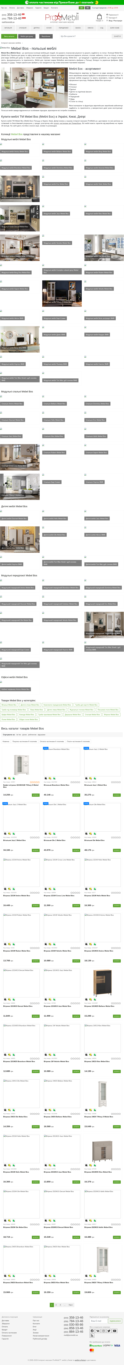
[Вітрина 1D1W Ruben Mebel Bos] (21, 928)
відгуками (41, 735)
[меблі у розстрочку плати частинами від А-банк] (62, 2)
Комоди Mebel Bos (26, 715)
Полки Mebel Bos (8, 719)
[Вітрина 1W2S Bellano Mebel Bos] (62, 1093)
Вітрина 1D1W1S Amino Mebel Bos (98, 951)
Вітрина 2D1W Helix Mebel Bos (16, 1172)
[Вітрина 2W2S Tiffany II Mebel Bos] (102, 1259)
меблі (44, 55)
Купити (35, 795)
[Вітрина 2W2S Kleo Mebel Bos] (62, 1259)
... (65, 1305)
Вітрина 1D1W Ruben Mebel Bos (16, 951)
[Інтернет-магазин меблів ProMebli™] (62, 16)
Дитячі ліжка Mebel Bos (56, 710)
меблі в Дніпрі (80, 1360)
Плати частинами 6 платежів (78, 741)
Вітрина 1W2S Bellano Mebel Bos (58, 1117)
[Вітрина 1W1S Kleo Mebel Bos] (102, 1038)
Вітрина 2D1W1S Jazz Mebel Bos (57, 1172)
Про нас (4, 8)
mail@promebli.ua (8, 22)
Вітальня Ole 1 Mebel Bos (54, 840)
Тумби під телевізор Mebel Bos (14, 710)
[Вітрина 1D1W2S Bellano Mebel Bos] (102, 983)
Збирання (29, 8)
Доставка (20, 8)
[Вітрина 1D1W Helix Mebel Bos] (102, 872)
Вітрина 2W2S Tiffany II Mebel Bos (98, 1282)
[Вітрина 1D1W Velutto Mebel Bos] (62, 928)
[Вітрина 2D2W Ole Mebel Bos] (21, 1204)
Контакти (54, 8)
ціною (24, 735)
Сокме (12, 63)
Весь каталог (9, 36)
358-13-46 (13, 14)
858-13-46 (73, 1328)
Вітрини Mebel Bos (111, 715)
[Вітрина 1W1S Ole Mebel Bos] (21, 1093)
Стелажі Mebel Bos (92, 715)
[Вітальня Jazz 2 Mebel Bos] (21, 817)
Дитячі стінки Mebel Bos (30, 705)
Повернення (7, 1336)
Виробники (46, 36)
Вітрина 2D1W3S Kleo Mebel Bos (98, 1172)
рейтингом (32, 735)
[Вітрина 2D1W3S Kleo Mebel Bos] (102, 1149)
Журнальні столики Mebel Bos (81, 710)
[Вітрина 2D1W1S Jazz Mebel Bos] (62, 1149)
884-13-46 (73, 1331)
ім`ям (18, 735)
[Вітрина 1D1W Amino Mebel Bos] (21, 872)
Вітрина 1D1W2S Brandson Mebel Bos (19, 1061)
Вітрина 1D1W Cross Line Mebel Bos (59, 896)
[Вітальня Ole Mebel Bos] (102, 817)
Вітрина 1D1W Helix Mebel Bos (97, 896)
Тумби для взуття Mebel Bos (86, 705)
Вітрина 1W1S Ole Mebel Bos (15, 1117)
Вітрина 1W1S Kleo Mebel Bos (97, 1061)
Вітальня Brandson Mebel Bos (56, 785)
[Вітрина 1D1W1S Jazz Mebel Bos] (62, 983)
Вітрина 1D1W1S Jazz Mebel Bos (57, 1006)
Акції (34, 1330)
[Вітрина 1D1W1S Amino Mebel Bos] (102, 928)
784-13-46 (13, 18)
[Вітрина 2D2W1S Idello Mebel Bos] (102, 1204)
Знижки (36, 1333)
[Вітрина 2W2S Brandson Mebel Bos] (21, 1259)
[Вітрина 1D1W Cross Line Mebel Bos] (62, 872)
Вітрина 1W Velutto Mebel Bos (56, 1061)
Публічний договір (40, 1339)
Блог (34, 1327)
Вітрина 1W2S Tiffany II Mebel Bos (98, 1117)
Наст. (71, 1305)
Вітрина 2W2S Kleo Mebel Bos (56, 1282)
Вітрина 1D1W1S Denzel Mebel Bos (17, 1006)
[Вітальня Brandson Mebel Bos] (62, 762)
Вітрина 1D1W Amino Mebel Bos (16, 896)
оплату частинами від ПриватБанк (67, 123)
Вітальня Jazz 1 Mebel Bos (95, 785)
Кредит (46, 8)
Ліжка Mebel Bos (36, 710)
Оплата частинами (9, 1333)
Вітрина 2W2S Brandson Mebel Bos (18, 1282)
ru (88, 8)
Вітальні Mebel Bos (9, 705)
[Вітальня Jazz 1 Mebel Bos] (102, 762)
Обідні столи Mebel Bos (28, 719)
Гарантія (38, 8)
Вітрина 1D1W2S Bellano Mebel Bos (99, 1006)
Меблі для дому (27, 36)
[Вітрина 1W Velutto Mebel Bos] (62, 1038)
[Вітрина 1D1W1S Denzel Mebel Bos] (21, 983)
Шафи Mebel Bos (8, 715)
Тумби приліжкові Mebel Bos (49, 715)
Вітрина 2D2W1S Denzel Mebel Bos (58, 1227)
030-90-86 (73, 1324)
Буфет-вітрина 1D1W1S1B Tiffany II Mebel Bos (21, 786)
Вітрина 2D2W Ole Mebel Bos (15, 1227)
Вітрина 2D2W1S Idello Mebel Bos (98, 1227)
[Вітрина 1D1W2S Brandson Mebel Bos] (21, 1038)
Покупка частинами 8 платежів (24, 741)
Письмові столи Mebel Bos (108, 710)
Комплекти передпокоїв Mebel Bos (57, 705)
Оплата (12, 8)
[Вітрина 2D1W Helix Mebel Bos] (21, 1149)
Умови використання (41, 1336)
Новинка (6, 741)
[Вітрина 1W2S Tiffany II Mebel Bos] (102, 1093)
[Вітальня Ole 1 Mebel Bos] (62, 817)
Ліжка (72, 99)
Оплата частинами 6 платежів (52, 741)
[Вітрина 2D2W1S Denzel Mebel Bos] (62, 1204)
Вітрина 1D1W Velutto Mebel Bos (57, 951)
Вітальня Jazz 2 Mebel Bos (14, 840)
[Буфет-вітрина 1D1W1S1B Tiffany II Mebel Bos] (21, 762)
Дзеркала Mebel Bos (73, 715)
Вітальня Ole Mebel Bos (94, 840)
